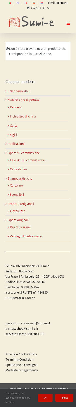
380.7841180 (35, 334)
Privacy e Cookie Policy (21, 354)
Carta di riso (18, 169)
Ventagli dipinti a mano (26, 236)
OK (45, 397)
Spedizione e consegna (21, 365)
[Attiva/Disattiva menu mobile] (68, 20)
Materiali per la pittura (23, 100)
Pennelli (15, 107)
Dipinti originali (20, 227)
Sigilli (13, 135)
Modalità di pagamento (22, 370)
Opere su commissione (24, 153)
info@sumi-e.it (40, 323)
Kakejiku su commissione (27, 160)
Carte (14, 126)
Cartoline (16, 185)
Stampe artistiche (20, 178)
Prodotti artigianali (21, 204)
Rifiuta (64, 397)
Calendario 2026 (19, 91)
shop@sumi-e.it (27, 329)
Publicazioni (16, 144)
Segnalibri (17, 195)
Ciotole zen (17, 211)
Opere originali (18, 220)
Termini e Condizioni (20, 359)
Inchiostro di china (23, 116)
